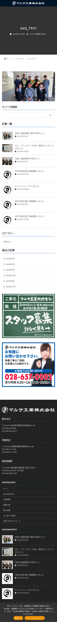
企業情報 (6, 499)
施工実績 (6, 510)
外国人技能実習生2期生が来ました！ (30, 133)
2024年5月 (10, 258)
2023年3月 (10, 270)
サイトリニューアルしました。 (28, 186)
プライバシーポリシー (34, 618)
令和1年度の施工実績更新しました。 (30, 216)
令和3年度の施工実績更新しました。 (30, 171)
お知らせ (7, 242)
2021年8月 (10, 281)
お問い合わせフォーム (12, 521)
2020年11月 (11, 286)
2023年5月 (10, 264)
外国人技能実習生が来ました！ (28, 158)
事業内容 (6, 505)
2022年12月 (11, 275)
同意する (18, 618)
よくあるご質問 (9, 516)
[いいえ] (53, 612)
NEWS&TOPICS (8, 494)
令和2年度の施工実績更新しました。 (30, 201)
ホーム (5, 489)
